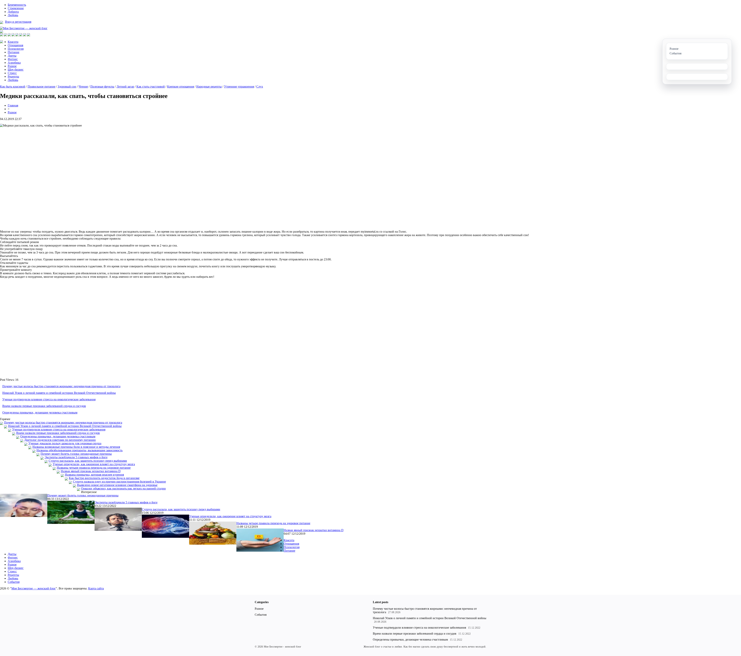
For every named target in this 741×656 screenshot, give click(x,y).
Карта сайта (96, 588)
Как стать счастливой (150, 86)
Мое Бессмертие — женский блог (33, 588)
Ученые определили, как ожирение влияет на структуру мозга (94, 464)
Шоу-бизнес (16, 69)
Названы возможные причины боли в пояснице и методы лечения (76, 446)
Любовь (13, 15)
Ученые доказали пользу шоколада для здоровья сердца (64, 443)
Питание (13, 52)
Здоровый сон (67, 86)
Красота (13, 41)
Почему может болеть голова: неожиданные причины (76, 453)
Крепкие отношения (180, 86)
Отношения (15, 45)
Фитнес (13, 59)
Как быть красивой (12, 86)
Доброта (13, 11)
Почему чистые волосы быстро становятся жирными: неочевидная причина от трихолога (61, 386)
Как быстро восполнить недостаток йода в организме (104, 478)
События (13, 581)
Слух (259, 86)
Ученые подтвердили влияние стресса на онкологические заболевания (49, 399)
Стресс (12, 73)
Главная (13, 105)
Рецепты (13, 76)
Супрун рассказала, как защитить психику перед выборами (88, 460)
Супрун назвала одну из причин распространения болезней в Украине (119, 481)
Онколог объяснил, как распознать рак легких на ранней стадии (123, 488)
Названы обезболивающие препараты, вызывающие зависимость (79, 450)
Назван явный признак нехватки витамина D (91, 471)
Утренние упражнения (239, 86)
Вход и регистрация (18, 21)
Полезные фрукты (102, 86)
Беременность (17, 4)
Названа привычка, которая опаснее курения (94, 474)
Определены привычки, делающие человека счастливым (39, 412)
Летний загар (125, 86)
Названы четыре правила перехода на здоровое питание (94, 467)
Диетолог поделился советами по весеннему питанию (60, 440)
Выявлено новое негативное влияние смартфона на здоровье (117, 485)
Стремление (16, 8)
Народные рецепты (209, 86)
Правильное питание (41, 86)
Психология (16, 48)
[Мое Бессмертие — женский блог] (23, 28)
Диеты (12, 55)
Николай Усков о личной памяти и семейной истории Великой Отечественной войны (59, 392)
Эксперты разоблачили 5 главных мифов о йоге (76, 457)
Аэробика (14, 62)
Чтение (83, 86)
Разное (12, 66)
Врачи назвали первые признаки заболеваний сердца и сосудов (44, 406)
